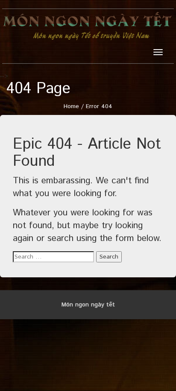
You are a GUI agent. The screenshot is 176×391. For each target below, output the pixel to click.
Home (71, 106)
